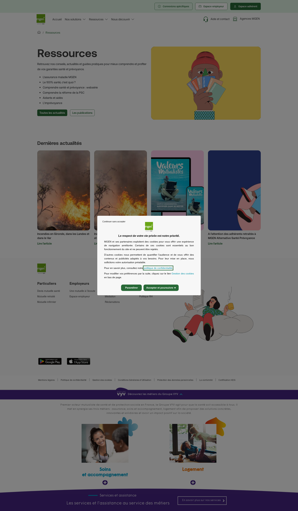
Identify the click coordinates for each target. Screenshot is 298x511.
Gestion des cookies (183, 273)
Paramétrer (131, 287)
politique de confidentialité (158, 268)
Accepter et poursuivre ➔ (161, 287)
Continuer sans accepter (113, 221)
